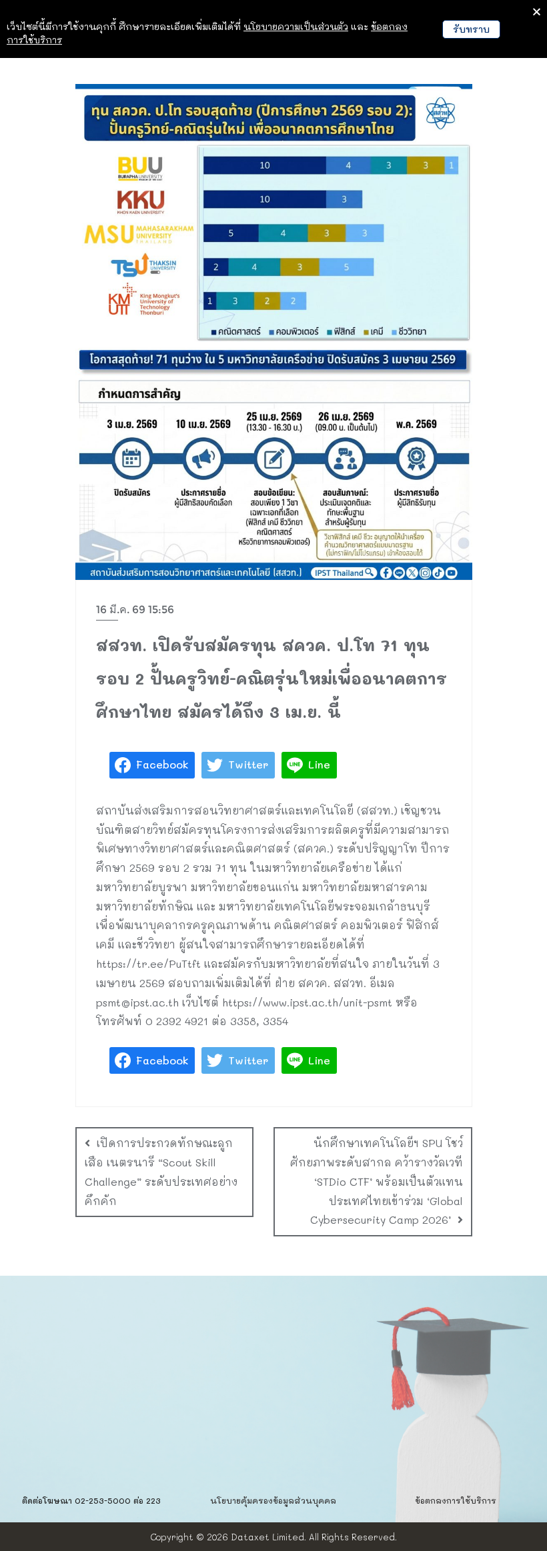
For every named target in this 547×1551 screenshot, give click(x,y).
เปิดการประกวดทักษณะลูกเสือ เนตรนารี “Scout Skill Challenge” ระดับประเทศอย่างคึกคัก (161, 1171)
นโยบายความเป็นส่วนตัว (295, 26)
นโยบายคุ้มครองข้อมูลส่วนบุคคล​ (273, 1500)
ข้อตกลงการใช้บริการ (455, 1500)
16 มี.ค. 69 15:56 (135, 609)
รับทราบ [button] (471, 29)
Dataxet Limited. (268, 1536)
